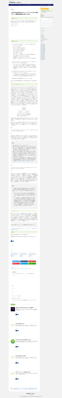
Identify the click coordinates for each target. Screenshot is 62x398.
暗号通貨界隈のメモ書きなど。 (15, 2)
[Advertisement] (24, 33)
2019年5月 (42, 44)
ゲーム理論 (21, 268)
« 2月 (41, 28)
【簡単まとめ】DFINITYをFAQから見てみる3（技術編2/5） (25, 307)
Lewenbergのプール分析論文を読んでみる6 (17, 228)
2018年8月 (42, 53)
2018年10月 (42, 51)
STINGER (40, 396)
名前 (13, 285)
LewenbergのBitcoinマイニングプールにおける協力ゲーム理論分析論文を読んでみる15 (32, 254)
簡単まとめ (13, 267)
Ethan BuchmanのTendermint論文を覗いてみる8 (23, 339)
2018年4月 (42, 57)
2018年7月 (42, 54)
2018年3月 (42, 58)
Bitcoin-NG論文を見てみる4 (20, 323)
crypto (15, 268)
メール (13, 288)
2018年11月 (42, 50)
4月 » (43, 28)
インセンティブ (18, 268)
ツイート (42, 31)
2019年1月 (42, 48)
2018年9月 (42, 52)
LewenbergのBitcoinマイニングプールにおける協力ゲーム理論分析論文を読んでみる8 (14, 254)
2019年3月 (42, 46)
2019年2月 (42, 47)
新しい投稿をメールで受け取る (16, 298)
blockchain (13, 268)
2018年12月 (42, 49)
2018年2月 (42, 59)
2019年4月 (42, 45)
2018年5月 (42, 56)
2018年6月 (42, 55)
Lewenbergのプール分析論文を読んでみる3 (27, 160)
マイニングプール (26, 268)
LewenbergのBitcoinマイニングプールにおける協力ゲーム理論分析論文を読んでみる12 (23, 254)
